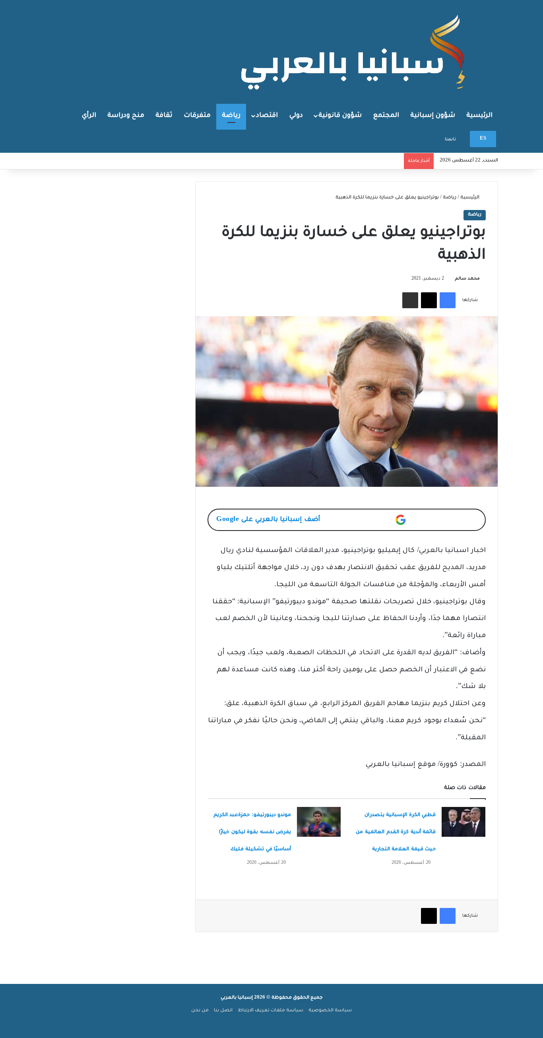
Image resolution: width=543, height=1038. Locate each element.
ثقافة (164, 115)
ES (483, 139)
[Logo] (355, 51)
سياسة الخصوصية (330, 1010)
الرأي (89, 115)
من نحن (200, 1010)
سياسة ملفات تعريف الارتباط (270, 1010)
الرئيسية (479, 115)
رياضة (231, 115)
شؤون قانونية (340, 115)
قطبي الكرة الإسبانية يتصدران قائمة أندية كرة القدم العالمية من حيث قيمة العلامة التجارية (396, 832)
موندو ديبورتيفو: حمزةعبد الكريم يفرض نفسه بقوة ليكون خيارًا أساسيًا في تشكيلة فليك (252, 832)
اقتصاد (267, 115)
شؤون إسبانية (432, 115)
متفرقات (197, 115)
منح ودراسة (125, 115)
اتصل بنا (223, 1010)
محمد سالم (467, 278)
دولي (296, 115)
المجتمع (386, 115)
